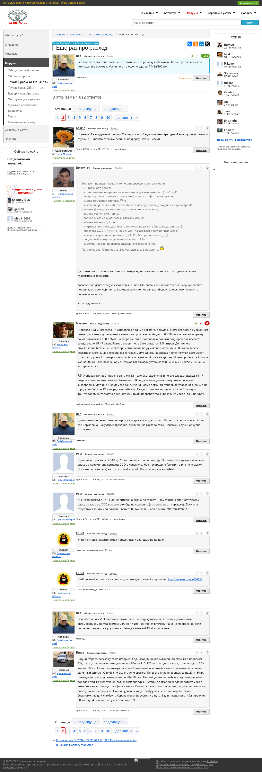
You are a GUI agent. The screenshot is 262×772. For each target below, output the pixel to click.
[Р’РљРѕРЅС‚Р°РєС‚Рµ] (189, 44)
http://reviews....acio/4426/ (185, 579)
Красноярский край (61, 675)
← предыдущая (85, 108)
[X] (207, 44)
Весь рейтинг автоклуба (234, 139)
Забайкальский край (62, 84)
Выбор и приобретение (23, 93)
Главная (60, 34)
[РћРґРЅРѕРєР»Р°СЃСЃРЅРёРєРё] (195, 44)
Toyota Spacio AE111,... (100, 34)
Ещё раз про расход (131, 34)
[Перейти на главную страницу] (17, 17)
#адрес (110, 55)
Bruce (80, 652)
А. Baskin (212, 761)
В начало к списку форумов (74, 745)
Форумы (192, 13)
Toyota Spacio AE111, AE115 (28, 82)
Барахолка (15, 110)
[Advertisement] (239, 239)
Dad (78, 56)
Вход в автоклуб (248, 2)
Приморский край (66, 479)
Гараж (12, 116)
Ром (79, 453)
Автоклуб (170, 13)
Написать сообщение (64, 89)
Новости (246, 13)
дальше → (123, 117)
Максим (81, 323)
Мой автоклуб (14, 35)
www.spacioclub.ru (15, 767)
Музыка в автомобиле (22, 105)
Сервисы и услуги (220, 13)
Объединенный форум (23, 70)
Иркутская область (60, 346)
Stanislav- (231, 73)
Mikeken (230, 63)
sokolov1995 (21, 200)
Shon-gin (230, 120)
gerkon (19, 209)
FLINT (80, 533)
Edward (229, 130)
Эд (226, 101)
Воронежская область (61, 554)
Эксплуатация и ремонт (24, 99)
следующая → (115, 108)
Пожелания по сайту (22, 122)
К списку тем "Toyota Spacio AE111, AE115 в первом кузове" (96, 740)
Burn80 (229, 45)
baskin (228, 54)
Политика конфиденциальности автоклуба (182, 767)
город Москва (64, 153)
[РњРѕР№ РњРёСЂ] (201, 44)
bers (227, 111)
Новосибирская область (62, 195)
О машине (147, 13)
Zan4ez (229, 92)
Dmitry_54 (83, 167)
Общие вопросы (19, 76)
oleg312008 (22, 218)
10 (108, 117)
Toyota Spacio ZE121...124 (25, 88)
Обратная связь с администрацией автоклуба (184, 764)
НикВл (228, 82)
